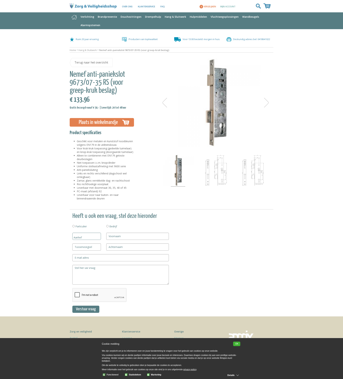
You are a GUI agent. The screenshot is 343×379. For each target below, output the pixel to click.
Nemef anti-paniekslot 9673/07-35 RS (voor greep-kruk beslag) (134, 50)
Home (73, 50)
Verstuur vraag (86, 309)
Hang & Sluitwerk (175, 16)
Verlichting (87, 16)
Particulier (81, 226)
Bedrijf (113, 226)
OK (236, 344)
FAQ (162, 6)
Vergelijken (208, 6)
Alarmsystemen (90, 25)
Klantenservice (146, 6)
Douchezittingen (131, 16)
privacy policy (189, 369)
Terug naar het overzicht (91, 62)
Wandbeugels (250, 16)
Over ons (127, 6)
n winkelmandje (98, 122)
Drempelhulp (153, 16)
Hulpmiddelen (198, 16)
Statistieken (134, 374)
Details (231, 375)
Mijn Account (227, 6)
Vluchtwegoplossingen (225, 16)
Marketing (155, 374)
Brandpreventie (107, 16)
